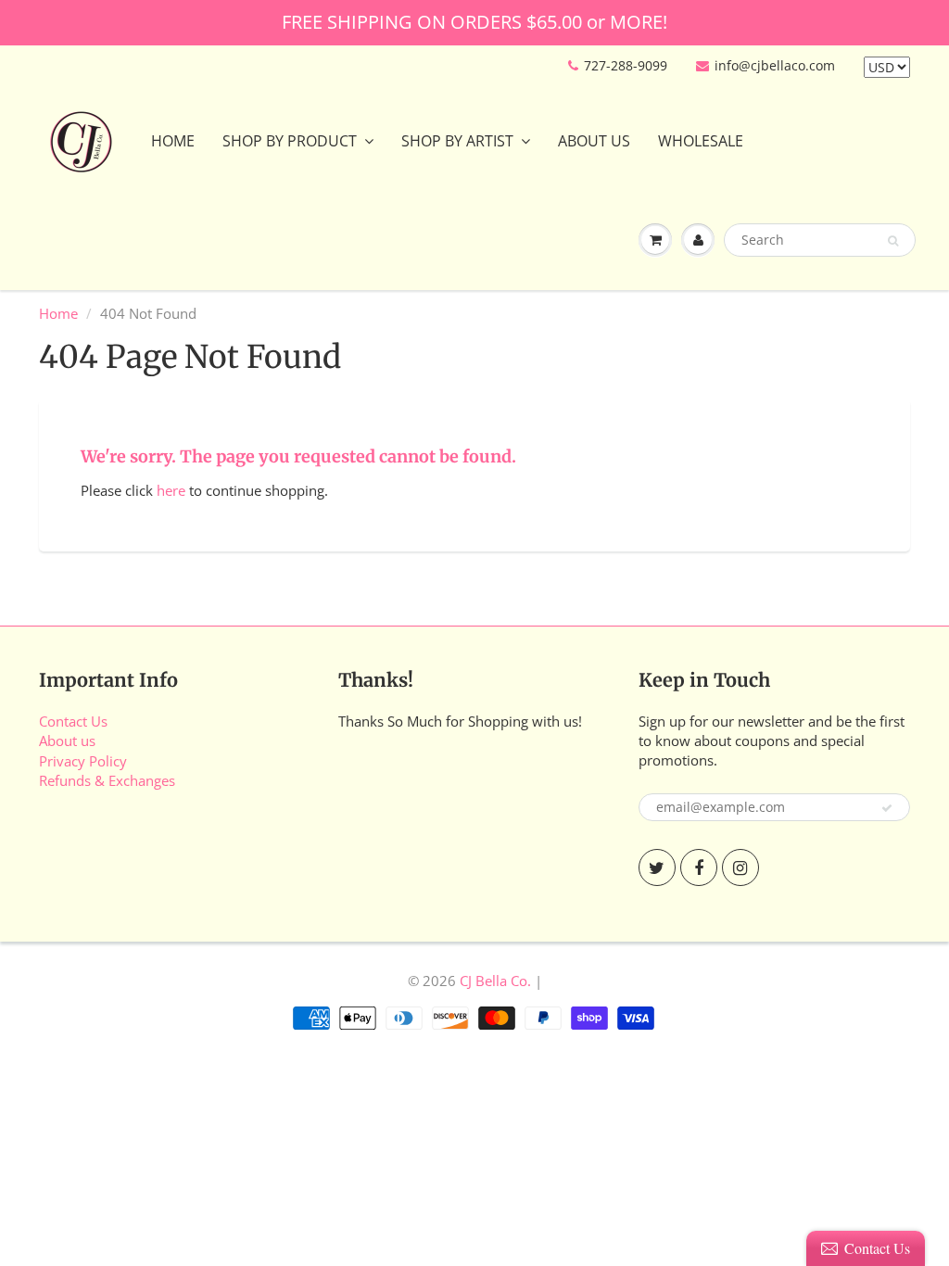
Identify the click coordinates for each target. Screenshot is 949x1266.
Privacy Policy (83, 761)
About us (67, 740)
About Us (594, 141)
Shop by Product (289, 141)
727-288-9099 (625, 65)
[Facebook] (698, 867)
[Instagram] (740, 867)
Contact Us (73, 721)
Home (173, 141)
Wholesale (700, 141)
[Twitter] (657, 867)
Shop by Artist (457, 141)
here (171, 490)
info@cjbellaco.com (775, 65)
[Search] (893, 241)
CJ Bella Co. (495, 980)
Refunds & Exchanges (107, 780)
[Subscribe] (886, 808)
